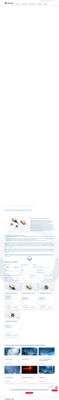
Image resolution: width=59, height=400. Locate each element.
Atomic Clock (7, 356)
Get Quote (16, 307)
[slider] (15, 267)
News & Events (33, 4)
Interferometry (7, 374)
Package (22, 270)
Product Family (40, 270)
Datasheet (8, 307)
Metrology (41, 374)
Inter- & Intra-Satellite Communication (45, 356)
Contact (45, 4)
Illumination (24, 356)
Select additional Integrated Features (12, 275)
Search (46, 275)
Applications (24, 4)
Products (18, 4)
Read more (9, 305)
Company (39, 4)
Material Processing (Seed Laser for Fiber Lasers (29, 374)
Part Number (33, 275)
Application (6, 270)
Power (34, 264)
